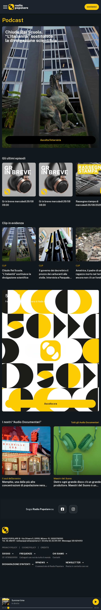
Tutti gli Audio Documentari (85, 422)
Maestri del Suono (63, 478)
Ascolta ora (50, 403)
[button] (5, 7)
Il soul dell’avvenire (11, 478)
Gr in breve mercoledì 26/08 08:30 (54, 203)
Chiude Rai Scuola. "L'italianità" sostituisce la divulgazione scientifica (16, 274)
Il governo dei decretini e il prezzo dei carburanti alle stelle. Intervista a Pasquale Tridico (54, 274)
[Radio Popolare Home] (18, 7)
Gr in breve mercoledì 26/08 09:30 (18, 203)
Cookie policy (29, 547)
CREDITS (45, 547)
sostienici (92, 7)
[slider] (8, 608)
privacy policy (9, 547)
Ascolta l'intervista (50, 140)
